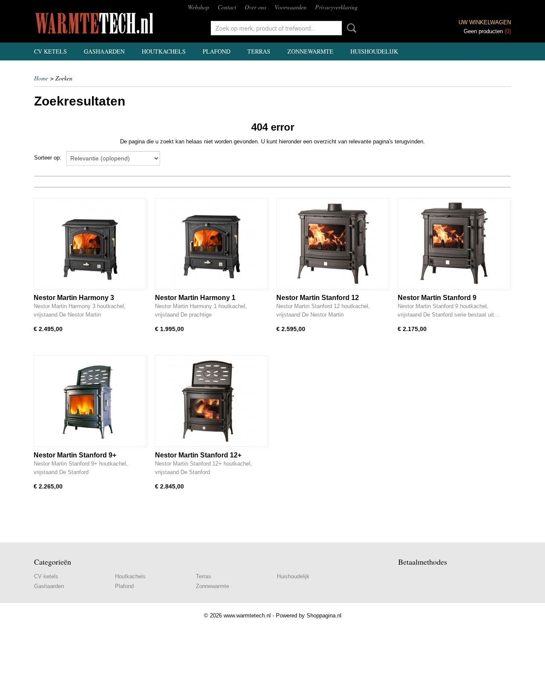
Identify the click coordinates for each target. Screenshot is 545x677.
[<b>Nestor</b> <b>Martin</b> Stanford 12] (332, 243)
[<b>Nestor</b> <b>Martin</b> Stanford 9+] (90, 401)
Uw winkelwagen (485, 22)
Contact (227, 7)
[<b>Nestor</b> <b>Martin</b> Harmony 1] (211, 243)
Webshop (198, 7)
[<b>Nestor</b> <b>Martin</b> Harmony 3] (90, 243)
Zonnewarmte (310, 51)
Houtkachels (164, 51)
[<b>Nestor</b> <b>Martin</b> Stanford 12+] (211, 401)
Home (41, 78)
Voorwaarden (291, 7)
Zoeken (350, 28)
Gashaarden (104, 51)
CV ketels (50, 51)
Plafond (216, 51)
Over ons (255, 7)
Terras (258, 51)
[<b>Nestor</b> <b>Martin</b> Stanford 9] (454, 243)
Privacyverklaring (336, 7)
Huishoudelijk (374, 51)
